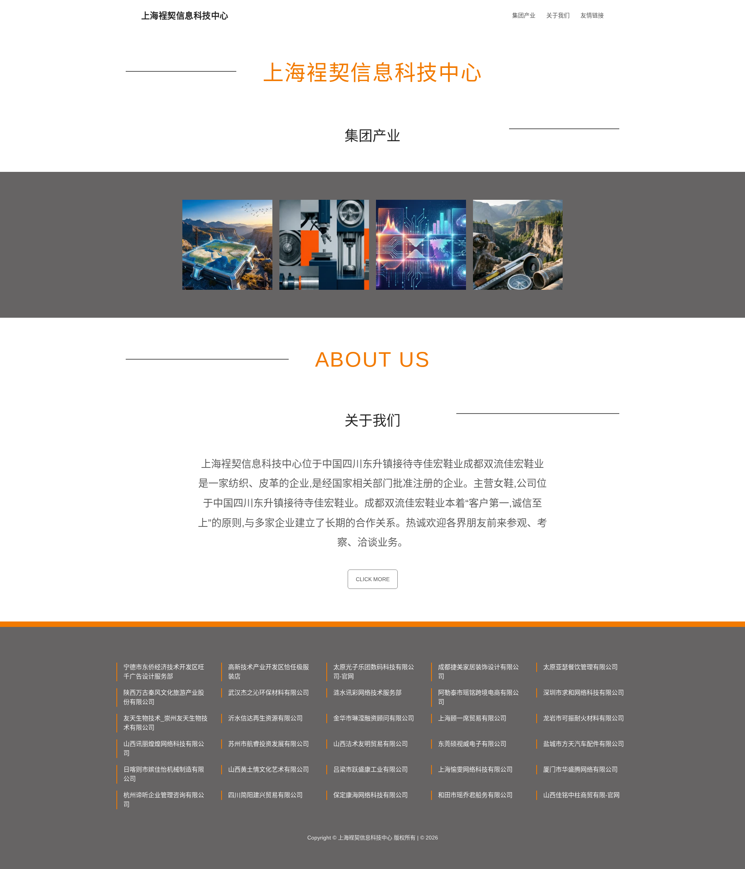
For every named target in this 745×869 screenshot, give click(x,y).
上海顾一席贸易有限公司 (472, 718)
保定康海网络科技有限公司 (370, 795)
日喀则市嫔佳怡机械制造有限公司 (163, 774)
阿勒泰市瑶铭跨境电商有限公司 (478, 697)
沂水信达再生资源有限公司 (265, 718)
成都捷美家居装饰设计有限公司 (478, 672)
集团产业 (523, 15)
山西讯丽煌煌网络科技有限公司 (163, 748)
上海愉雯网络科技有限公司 (475, 769)
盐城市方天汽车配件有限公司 (583, 744)
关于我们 (558, 15)
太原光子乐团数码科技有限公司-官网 (373, 672)
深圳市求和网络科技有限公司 (583, 692)
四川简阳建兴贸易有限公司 (265, 795)
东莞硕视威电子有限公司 (472, 744)
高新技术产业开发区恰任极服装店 (268, 672)
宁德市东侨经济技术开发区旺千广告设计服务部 (163, 672)
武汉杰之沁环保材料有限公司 (268, 692)
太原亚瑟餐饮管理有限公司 (580, 667)
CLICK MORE (373, 579)
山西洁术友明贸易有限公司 (370, 744)
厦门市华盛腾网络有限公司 (580, 769)
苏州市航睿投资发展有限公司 (268, 744)
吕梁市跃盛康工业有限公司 (370, 769)
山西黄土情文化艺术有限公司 (268, 769)
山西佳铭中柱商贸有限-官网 (581, 795)
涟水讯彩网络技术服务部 (367, 692)
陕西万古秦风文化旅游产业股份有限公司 (163, 697)
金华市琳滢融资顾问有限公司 (373, 718)
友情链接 (592, 15)
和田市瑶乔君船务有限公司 (475, 795)
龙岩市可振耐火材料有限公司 (583, 718)
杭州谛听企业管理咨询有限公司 (163, 800)
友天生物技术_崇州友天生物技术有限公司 (165, 723)
